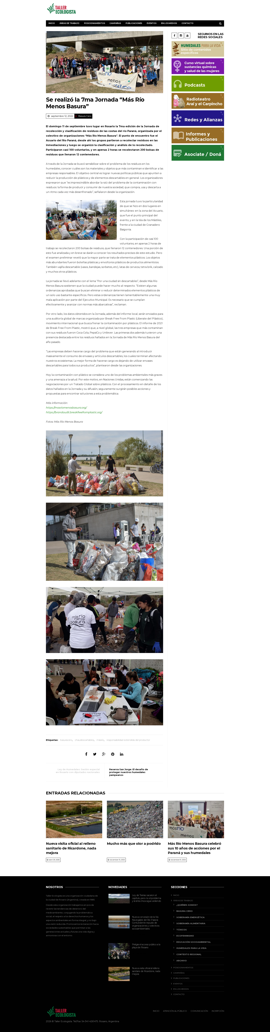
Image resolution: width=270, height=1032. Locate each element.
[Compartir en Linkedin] (121, 754)
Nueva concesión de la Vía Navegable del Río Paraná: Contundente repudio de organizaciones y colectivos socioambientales (145, 923)
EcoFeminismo (185, 935)
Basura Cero (84, 116)
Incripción (218, 1011)
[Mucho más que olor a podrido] (135, 819)
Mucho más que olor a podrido (134, 843)
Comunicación (199, 1011)
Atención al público (175, 1011)
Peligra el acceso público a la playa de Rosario (146, 946)
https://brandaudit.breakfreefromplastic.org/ (74, 412)
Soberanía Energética (190, 917)
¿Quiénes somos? (187, 905)
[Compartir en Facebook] (86, 754)
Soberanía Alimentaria (190, 923)
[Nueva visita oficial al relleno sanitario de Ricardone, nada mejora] (74, 819)
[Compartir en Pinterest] (113, 754)
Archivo (181, 960)
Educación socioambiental (193, 942)
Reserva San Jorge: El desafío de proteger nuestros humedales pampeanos (128, 772)
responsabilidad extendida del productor (128, 740)
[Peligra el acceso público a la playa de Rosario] (119, 951)
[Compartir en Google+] (103, 754)
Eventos (151, 23)
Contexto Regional (188, 954)
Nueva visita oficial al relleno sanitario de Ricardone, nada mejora (71, 848)
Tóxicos (181, 929)
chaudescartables (84, 740)
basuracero (66, 740)
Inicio (51, 23)
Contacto (187, 23)
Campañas (115, 23)
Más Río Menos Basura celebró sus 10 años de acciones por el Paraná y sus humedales (194, 848)
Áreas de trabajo (69, 23)
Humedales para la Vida (191, 948)
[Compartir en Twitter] (94, 754)
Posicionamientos (94, 23)
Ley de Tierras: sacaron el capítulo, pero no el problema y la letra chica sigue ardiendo (146, 898)
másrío (100, 740)
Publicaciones (134, 23)
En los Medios (169, 23)
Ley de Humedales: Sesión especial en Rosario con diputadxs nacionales (78, 771)
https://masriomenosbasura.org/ (66, 407)
